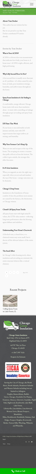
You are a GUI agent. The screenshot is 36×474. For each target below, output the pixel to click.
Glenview (20, 400)
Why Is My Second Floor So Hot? (15, 74)
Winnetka (19, 426)
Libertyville (8, 408)
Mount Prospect (23, 411)
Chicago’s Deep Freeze (11, 188)
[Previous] (6, 302)
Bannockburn (18, 394)
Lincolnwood (27, 408)
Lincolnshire (17, 408)
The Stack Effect (9, 251)
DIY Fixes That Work (10, 123)
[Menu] (30, 4)
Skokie (5, 423)
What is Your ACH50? (11, 53)
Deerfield (19, 397)
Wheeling (22, 423)
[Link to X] (26, 441)
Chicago (12, 397)
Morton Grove (12, 411)
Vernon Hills (13, 423)
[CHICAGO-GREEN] (15, 4)
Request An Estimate (18, 357)
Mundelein (18, 414)
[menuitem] (30, 4)
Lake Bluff (28, 403)
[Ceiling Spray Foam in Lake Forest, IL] (10, 301)
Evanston (6, 400)
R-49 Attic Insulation (10, 168)
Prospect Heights (16, 420)
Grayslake (27, 400)
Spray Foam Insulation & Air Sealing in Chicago (17, 98)
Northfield (20, 417)
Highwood (11, 403)
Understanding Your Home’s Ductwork (17, 230)
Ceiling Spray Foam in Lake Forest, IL (10, 310)
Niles (4, 417)
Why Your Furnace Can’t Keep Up (15, 144)
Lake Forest (18, 405)
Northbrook (11, 417)
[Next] (30, 302)
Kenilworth (20, 403)
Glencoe (13, 400)
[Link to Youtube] (31, 441)
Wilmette (29, 423)
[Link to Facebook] (29, 441)
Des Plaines (27, 397)
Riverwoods (27, 420)
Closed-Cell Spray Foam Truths (14, 209)
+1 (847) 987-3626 (18, 352)
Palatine (28, 417)
